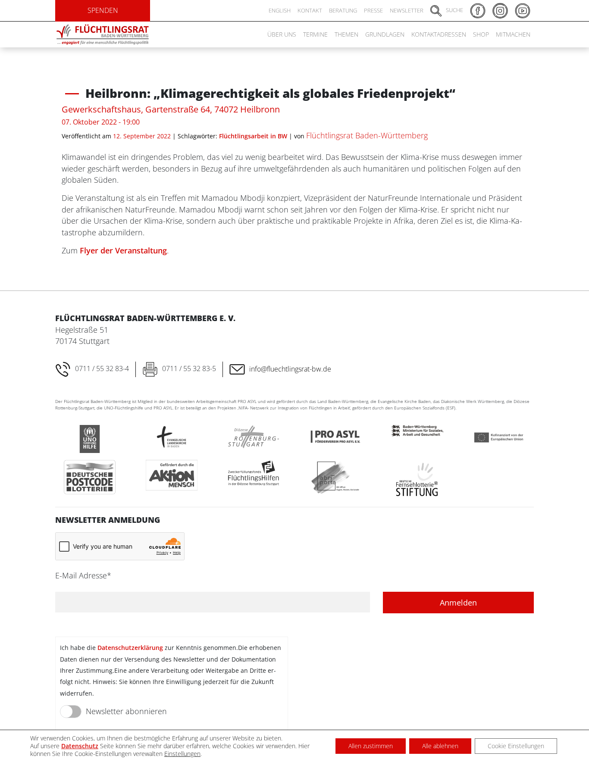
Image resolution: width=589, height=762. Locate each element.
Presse (373, 10)
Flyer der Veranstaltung (123, 250)
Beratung (343, 10)
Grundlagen (384, 34)
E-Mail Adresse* (83, 575)
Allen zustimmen (370, 746)
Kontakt (310, 10)
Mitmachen (513, 34)
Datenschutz (79, 746)
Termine (315, 34)
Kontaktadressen (438, 34)
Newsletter (406, 10)
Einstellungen (182, 754)
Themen (346, 34)
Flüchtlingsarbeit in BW (253, 136)
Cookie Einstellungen (516, 746)
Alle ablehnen (440, 746)
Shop (481, 34)
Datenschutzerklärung (130, 647)
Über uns (281, 34)
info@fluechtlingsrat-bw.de (290, 369)
